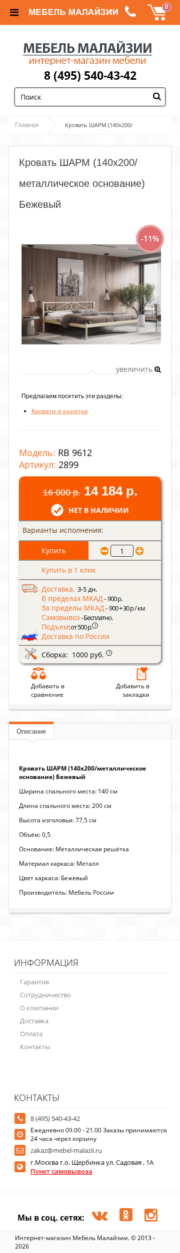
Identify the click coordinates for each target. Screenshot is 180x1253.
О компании (39, 1007)
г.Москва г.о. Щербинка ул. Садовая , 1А (92, 1167)
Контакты (35, 1046)
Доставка (34, 1020)
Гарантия (34, 981)
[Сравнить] (38, 673)
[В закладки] (142, 673)
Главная (26, 125)
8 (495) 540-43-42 (90, 75)
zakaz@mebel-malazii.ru (66, 1150)
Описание (31, 731)
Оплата (31, 1033)
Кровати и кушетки (60, 411)
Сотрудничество (45, 994)
